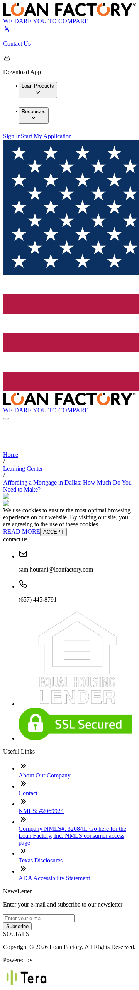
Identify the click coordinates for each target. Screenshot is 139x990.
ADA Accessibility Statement (54, 878)
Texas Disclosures (41, 860)
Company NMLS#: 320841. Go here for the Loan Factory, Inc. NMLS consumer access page (72, 835)
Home (10, 454)
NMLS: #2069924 (41, 811)
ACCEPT (53, 532)
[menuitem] (38, 90)
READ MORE (21, 531)
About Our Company (45, 775)
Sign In (12, 136)
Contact (28, 793)
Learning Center (23, 468)
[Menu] (6, 419)
